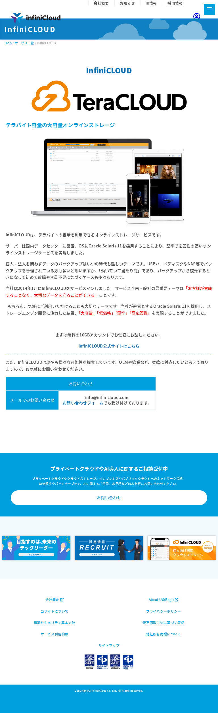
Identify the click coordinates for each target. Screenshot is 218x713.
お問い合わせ (109, 497)
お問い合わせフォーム (83, 403)
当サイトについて (54, 611)
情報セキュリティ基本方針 (54, 622)
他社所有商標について (163, 633)
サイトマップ (109, 645)
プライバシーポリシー (163, 611)
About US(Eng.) (162, 599)
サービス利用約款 (54, 633)
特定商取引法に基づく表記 (163, 622)
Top (9, 43)
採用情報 (175, 3)
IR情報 (151, 3)
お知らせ (127, 3)
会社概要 (101, 3)
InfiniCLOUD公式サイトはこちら (109, 346)
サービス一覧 (24, 43)
